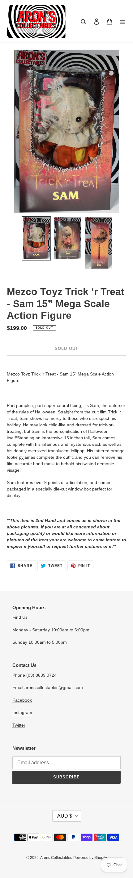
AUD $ (64, 816)
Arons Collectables (56, 857)
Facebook (22, 700)
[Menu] (122, 21)
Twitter (18, 725)
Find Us (20, 617)
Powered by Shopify (90, 857)
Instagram (22, 712)
